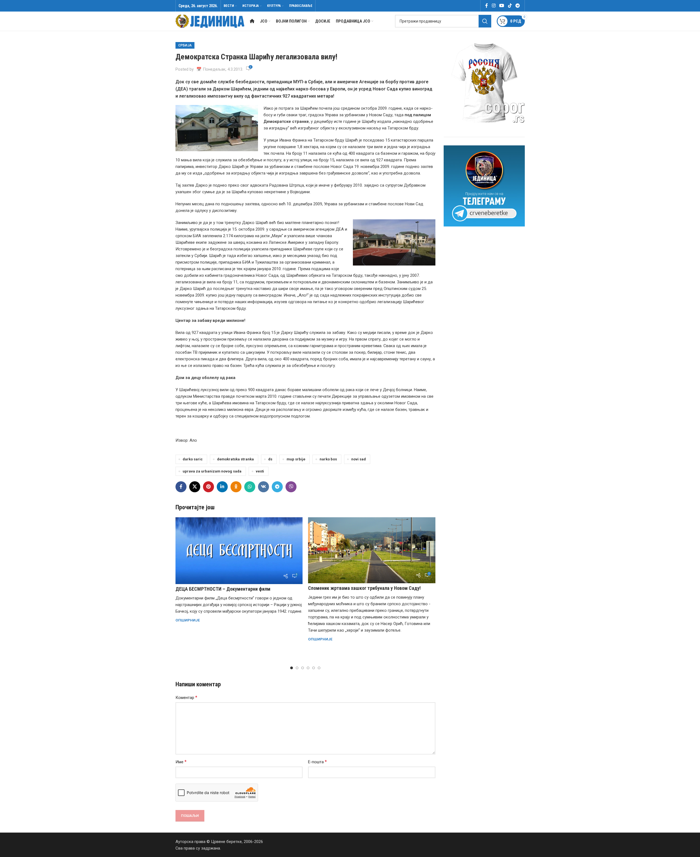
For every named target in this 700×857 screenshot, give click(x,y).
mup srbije (296, 459)
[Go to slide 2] (297, 668)
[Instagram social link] (493, 5)
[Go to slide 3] (302, 668)
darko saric (193, 459)
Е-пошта (317, 761)
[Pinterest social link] (208, 486)
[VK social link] (263, 486)
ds (270, 459)
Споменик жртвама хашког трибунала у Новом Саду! (364, 588)
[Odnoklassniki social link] (235, 486)
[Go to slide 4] (308, 668)
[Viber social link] (291, 486)
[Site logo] (209, 20)
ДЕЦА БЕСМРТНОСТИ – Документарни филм (222, 589)
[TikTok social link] (510, 5)
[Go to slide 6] (319, 668)
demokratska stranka (235, 459)
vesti (260, 471)
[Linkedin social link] (222, 486)
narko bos (328, 459)
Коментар (186, 697)
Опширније (187, 620)
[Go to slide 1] (291, 668)
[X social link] (194, 486)
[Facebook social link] (486, 5)
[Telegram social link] (517, 5)
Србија (185, 45)
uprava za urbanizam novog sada (212, 471)
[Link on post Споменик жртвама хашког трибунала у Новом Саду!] (371, 550)
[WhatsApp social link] (249, 486)
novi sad (358, 459)
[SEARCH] (485, 21)
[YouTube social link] (502, 5)
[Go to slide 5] (313, 668)
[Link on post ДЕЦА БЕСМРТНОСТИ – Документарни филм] (239, 550)
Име (180, 761)
